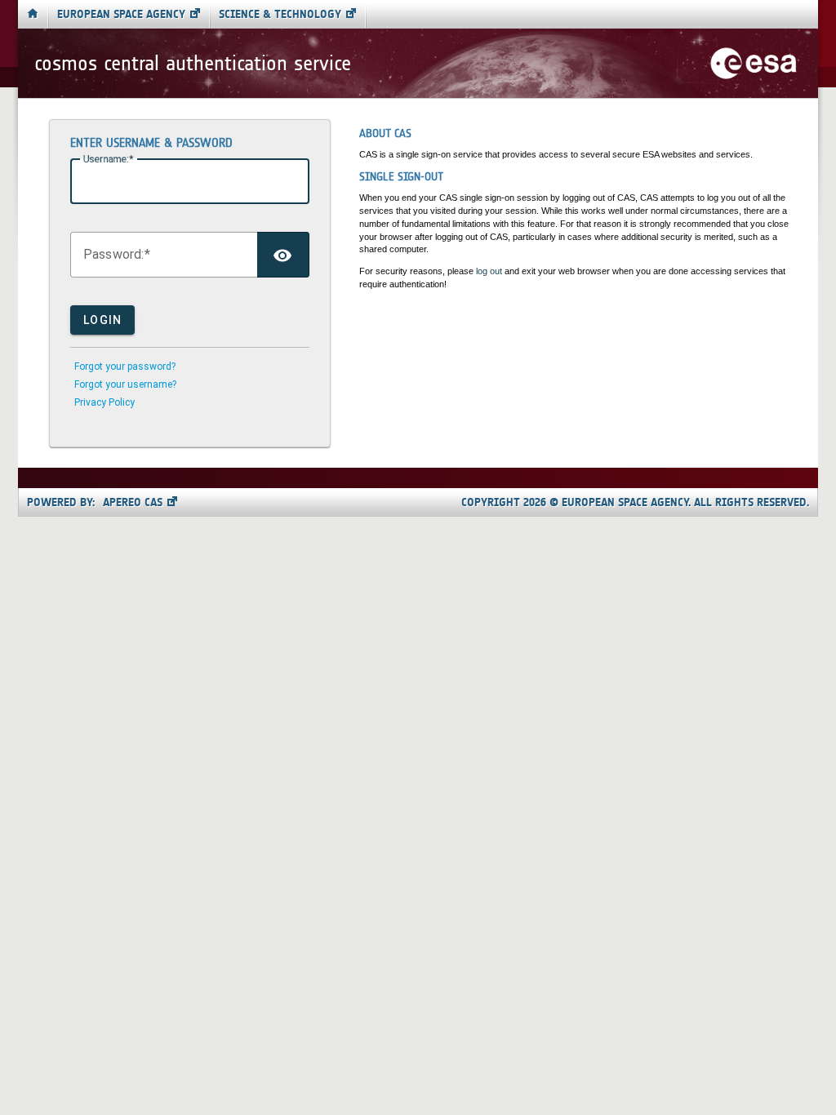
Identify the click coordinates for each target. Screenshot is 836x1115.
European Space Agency (121, 14)
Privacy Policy (104, 402)
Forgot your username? (125, 384)
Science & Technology (280, 14)
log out (489, 271)
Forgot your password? (125, 366)
